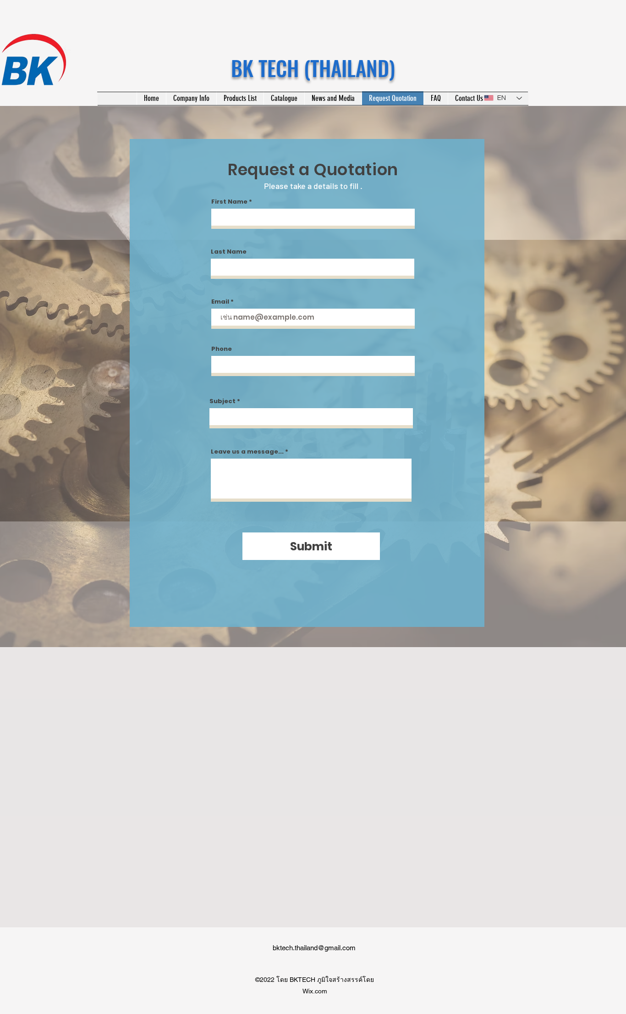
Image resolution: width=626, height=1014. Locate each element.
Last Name (229, 252)
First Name (229, 202)
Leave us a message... (247, 451)
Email (220, 302)
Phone (221, 349)
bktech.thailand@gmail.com (314, 948)
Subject (222, 401)
